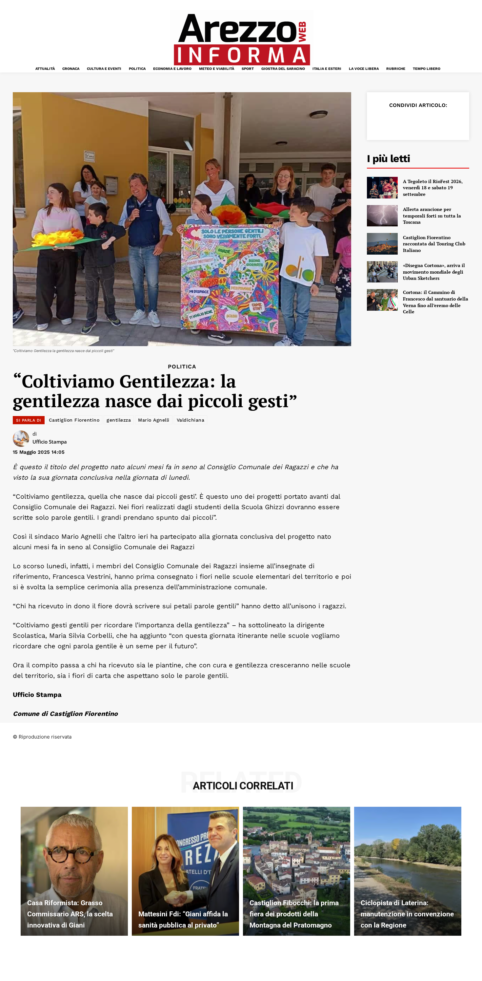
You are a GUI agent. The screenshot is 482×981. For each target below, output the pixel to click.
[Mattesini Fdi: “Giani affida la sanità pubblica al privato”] (185, 871)
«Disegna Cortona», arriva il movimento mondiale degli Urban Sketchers (434, 271)
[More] (457, 121)
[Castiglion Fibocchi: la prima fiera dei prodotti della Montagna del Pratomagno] (296, 871)
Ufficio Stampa (49, 441)
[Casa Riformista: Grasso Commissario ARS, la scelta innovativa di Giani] (74, 871)
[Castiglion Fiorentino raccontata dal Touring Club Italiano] (382, 244)
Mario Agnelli (154, 420)
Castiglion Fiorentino (74, 420)
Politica (182, 366)
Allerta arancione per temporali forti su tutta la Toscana (432, 215)
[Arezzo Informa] (242, 40)
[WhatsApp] (426, 121)
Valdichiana (191, 420)
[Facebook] (381, 121)
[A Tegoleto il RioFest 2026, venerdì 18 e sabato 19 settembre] (382, 187)
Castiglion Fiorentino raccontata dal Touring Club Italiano (434, 243)
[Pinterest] (411, 121)
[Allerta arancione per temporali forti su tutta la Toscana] (382, 216)
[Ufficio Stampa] (22, 438)
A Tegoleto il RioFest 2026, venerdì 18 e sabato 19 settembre (433, 187)
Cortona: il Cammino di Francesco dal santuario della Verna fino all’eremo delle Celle (435, 302)
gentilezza (119, 420)
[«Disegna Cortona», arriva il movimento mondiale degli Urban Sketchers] (382, 272)
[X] (396, 121)
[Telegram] (441, 121)
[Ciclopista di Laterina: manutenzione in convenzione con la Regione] (407, 871)
